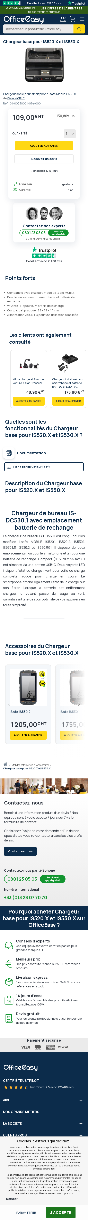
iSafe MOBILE (16, 98)
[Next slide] (78, 704)
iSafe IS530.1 (70, 711)
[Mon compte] (63, 19)
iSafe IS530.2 (20, 711)
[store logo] (23, 20)
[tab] (44, 277)
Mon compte (63, 19)
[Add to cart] (29, 401)
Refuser (12, 1199)
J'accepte (60, 1212)
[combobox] (44, 28)
